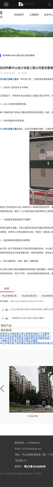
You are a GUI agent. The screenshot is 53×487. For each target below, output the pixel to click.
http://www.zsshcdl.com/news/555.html (26, 301)
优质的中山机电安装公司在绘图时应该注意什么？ (26, 336)
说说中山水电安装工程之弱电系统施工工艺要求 (24, 334)
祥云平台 (38, 474)
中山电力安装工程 (29, 296)
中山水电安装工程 (9, 296)
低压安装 (37, 416)
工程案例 (34, 14)
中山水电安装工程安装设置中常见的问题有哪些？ (26, 338)
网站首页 (19, 14)
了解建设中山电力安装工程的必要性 (19, 341)
